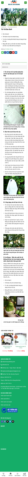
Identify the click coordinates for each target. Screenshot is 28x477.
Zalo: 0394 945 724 (6, 377)
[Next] (26, 343)
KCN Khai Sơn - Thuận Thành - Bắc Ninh (11, 368)
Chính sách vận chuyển (6, 402)
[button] (2, 2)
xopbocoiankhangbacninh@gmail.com (11, 371)
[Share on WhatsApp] (2, 52)
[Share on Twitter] (8, 52)
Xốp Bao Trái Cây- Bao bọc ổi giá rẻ (10, 374)
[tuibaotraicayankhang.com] (14, 2)
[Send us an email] (13, 421)
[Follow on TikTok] (7, 421)
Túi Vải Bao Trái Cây (12, 27)
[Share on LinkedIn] (16, 52)
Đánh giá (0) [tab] (5, 67)
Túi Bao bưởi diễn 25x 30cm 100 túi (7, 347)
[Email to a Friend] (10, 52)
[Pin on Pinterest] (13, 52)
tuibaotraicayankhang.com (8, 361)
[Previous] (1, 343)
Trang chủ (3, 27)
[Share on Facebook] (5, 52)
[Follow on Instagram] (5, 421)
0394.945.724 (5, 364)
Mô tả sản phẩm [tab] (6, 63)
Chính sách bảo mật (5, 405)
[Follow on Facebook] (2, 421)
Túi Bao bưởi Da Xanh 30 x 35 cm (21, 347)
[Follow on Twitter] (10, 421)
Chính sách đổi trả (5, 398)
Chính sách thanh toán (6, 395)
